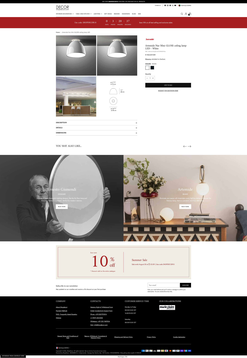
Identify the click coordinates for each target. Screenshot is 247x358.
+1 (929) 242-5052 (96, 318)
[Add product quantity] (153, 78)
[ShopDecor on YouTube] (175, 5)
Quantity (148, 74)
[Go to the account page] (186, 14)
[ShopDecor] (62, 8)
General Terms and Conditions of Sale (67, 337)
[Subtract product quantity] (147, 78)
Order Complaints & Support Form (101, 311)
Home (58, 32)
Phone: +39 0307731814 (98, 314)
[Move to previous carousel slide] (185, 146)
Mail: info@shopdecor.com (98, 325)
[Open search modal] (182, 14)
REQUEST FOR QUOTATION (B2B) (168, 91)
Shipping (148, 59)
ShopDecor (70, 351)
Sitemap (58, 318)
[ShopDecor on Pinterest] (170, 5)
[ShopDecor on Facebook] (165, 5)
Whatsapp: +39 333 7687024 (100, 321)
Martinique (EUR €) (63, 348)
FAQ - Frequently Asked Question (66, 314)
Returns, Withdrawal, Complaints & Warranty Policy (96, 337)
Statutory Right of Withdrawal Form (101, 307)
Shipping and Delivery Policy (123, 337)
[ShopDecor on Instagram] (168, 5)
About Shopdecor (61, 307)
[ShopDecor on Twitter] (173, 5)
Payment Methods (61, 311)
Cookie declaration (179, 337)
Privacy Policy (151, 337)
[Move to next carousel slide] (189, 146)
